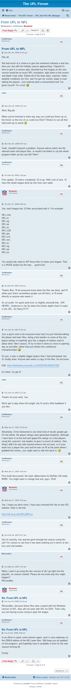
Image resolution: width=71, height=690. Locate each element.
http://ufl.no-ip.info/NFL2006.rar (17, 514)
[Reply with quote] (61, 42)
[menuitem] (9, 10)
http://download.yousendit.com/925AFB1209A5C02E (33, 365)
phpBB (26, 684)
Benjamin (28, 26)
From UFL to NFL (14, 22)
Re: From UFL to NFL (14, 597)
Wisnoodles (7, 554)
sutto (4, 93)
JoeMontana (17, 26)
